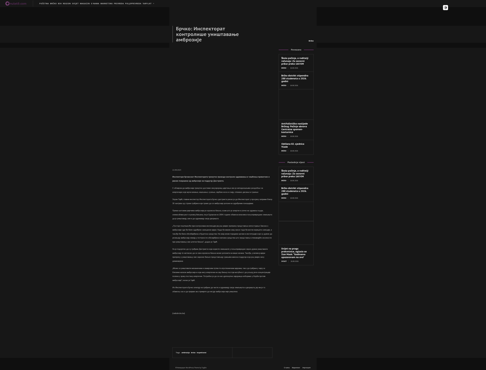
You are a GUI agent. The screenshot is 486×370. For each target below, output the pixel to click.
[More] (267, 352)
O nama (287, 368)
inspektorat (201, 353)
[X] (243, 352)
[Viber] (255, 352)
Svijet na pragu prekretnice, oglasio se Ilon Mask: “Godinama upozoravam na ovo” (294, 253)
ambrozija (185, 353)
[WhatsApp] (261, 352)
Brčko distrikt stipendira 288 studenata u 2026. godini (294, 78)
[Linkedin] (249, 352)
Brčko (311, 41)
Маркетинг (296, 368)
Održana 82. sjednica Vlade (292, 145)
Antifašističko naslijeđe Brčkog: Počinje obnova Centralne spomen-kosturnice (294, 128)
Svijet (284, 261)
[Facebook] (238, 352)
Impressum (306, 368)
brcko (193, 353)
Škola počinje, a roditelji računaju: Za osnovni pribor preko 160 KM (294, 61)
